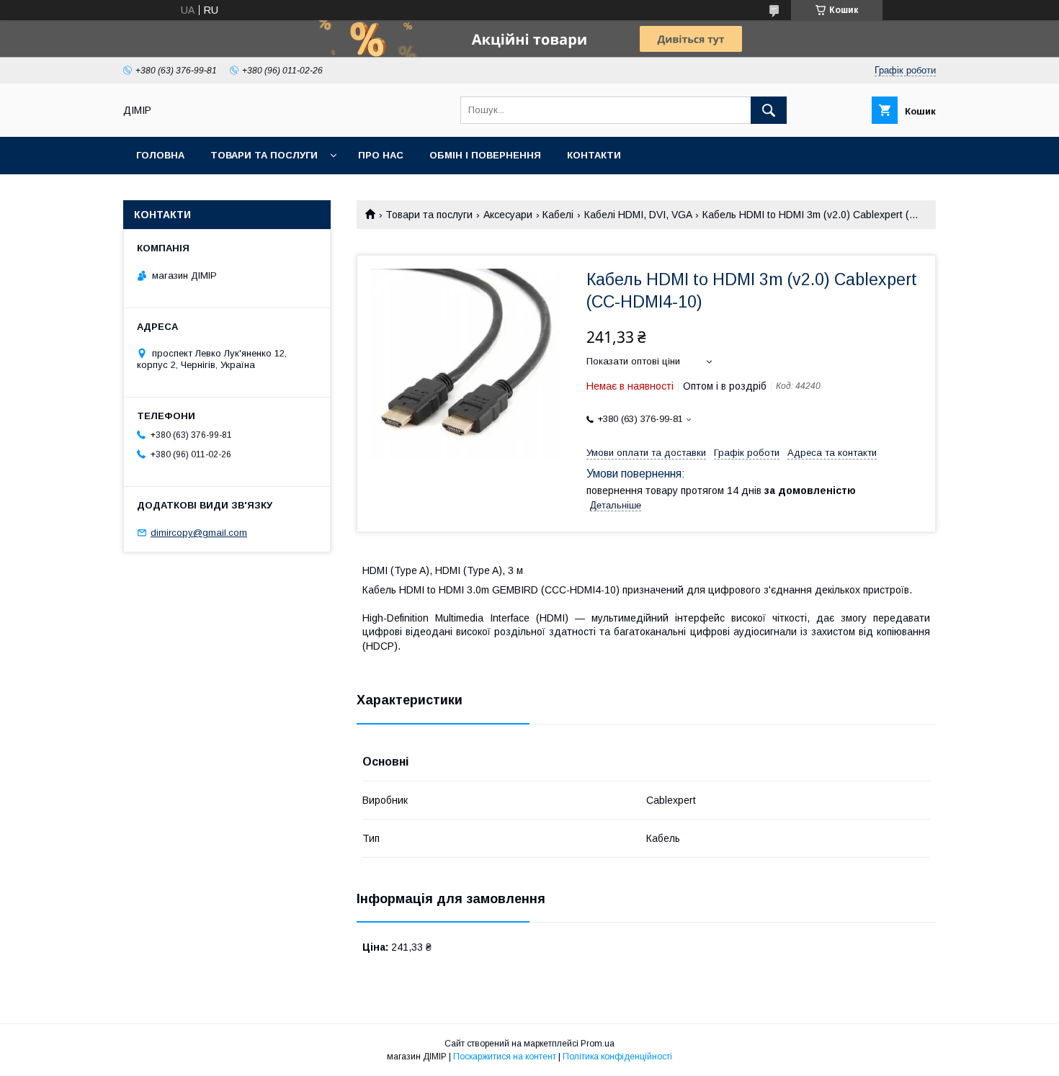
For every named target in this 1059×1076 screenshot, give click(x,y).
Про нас (380, 155)
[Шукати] (769, 110)
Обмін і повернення (485, 155)
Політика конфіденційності (617, 1057)
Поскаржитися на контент (504, 1057)
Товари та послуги (264, 155)
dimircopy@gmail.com (199, 532)
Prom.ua (598, 1044)
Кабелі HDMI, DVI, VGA (638, 214)
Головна (160, 155)
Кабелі (557, 214)
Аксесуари (507, 214)
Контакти (594, 155)
